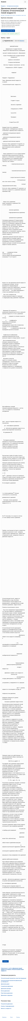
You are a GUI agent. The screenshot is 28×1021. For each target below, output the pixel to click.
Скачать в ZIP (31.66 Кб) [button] (8, 30)
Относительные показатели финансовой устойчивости (11, 981)
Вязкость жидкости (6, 1008)
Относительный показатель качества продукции (13, 978)
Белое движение (5, 990)
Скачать (22, 40)
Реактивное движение (7, 993)
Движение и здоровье (6, 995)
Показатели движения (7, 1003)
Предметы (3, 6)
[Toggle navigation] (25, 2)
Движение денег (5, 984)
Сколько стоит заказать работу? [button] (10, 33)
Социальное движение (7, 986)
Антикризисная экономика (12, 6)
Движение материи (6, 988)
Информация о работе (12, 969)
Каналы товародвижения (7, 1006)
